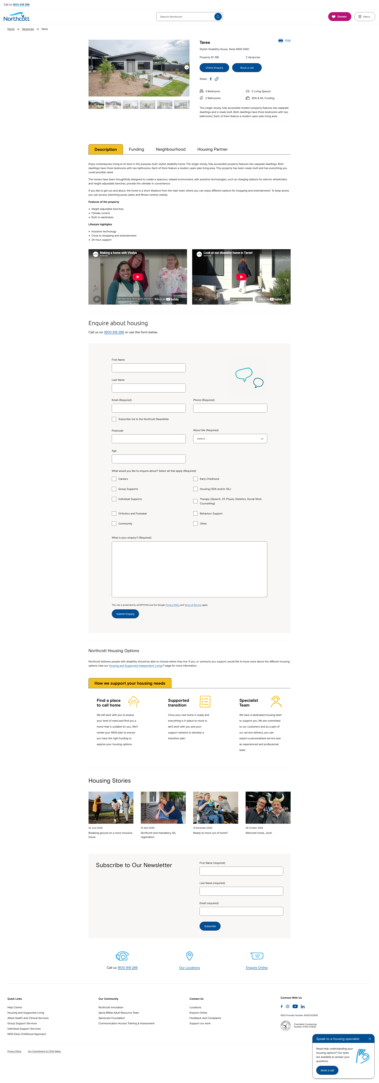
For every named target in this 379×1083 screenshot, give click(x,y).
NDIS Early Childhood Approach (26, 1033)
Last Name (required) (212, 883)
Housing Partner (212, 149)
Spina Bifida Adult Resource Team (118, 1012)
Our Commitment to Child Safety (44, 1051)
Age (114, 450)
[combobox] (149, 437)
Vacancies (28, 28)
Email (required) (209, 903)
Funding (136, 149)
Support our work (200, 1023)
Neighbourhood (171, 149)
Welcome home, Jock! (259, 832)
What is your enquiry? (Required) (131, 537)
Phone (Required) (204, 400)
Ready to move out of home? (210, 832)
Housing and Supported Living (25, 1012)
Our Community (108, 998)
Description (106, 149)
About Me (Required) (206, 430)
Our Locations (189, 967)
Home (11, 28)
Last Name (118, 379)
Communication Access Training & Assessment (126, 1023)
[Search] (218, 16)
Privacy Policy (173, 605)
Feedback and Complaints (205, 1018)
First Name (118, 359)
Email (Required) (122, 400)
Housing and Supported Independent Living (135, 665)
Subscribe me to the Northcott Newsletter (143, 419)
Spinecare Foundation (111, 1018)
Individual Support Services (24, 1028)
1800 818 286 (21, 4)
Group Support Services (22, 1023)
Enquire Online (257, 967)
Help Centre (14, 1007)
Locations (195, 1007)
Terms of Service (193, 605)
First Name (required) (212, 862)
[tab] (106, 149)
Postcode (117, 430)
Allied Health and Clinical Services (28, 1018)
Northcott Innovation (110, 1007)
